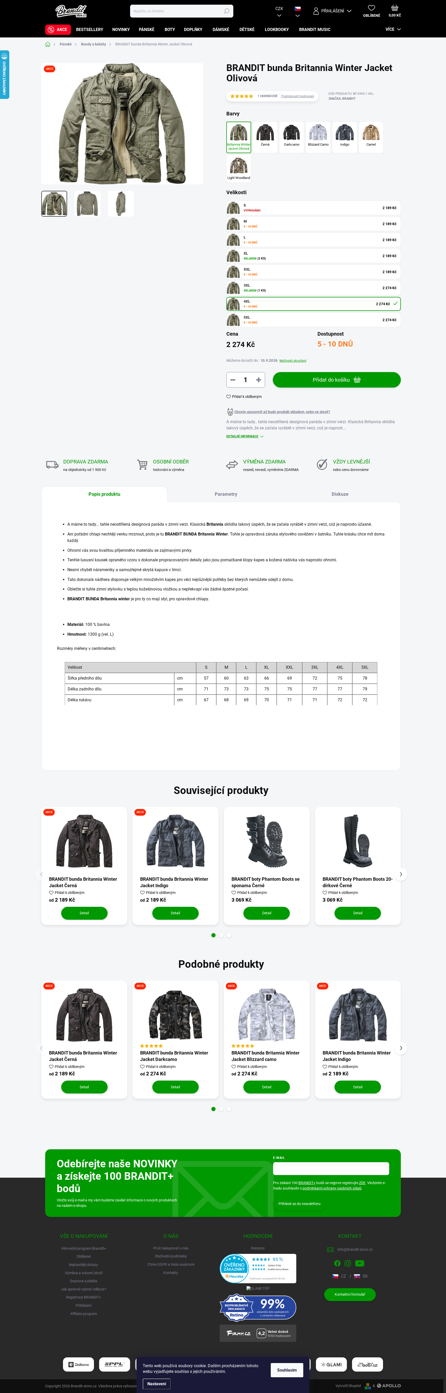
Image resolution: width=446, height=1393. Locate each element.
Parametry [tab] (226, 494)
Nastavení (156, 1383)
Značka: (342, 98)
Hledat (226, 11)
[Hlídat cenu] (278, 411)
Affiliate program (83, 1314)
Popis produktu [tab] (104, 494)
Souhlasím (287, 1370)
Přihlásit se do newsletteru (299, 1204)
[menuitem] (58, 30)
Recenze (258, 1248)
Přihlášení (83, 1305)
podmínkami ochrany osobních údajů (332, 1188)
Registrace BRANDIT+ (83, 1297)
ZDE (362, 1183)
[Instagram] (348, 1262)
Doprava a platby (83, 1281)
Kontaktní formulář (350, 1294)
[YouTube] (359, 1262)
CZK (279, 8)
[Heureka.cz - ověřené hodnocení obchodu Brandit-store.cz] (258, 1269)
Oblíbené (84, 1256)
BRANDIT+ (306, 1183)
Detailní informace (242, 436)
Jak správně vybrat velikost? (83, 1289)
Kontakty (170, 1273)
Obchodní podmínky (171, 1256)
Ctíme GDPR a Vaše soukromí (170, 1264)
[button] (213, 935)
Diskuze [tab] (340, 494)
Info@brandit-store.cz (355, 1249)
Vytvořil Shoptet (348, 1386)
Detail (84, 913)
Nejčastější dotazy (83, 1265)
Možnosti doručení (293, 361)
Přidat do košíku (331, 380)
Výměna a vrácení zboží (83, 1273)
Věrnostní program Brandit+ (83, 1248)
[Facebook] (337, 1262)
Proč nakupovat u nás (170, 1248)
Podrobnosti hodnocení (297, 96)
